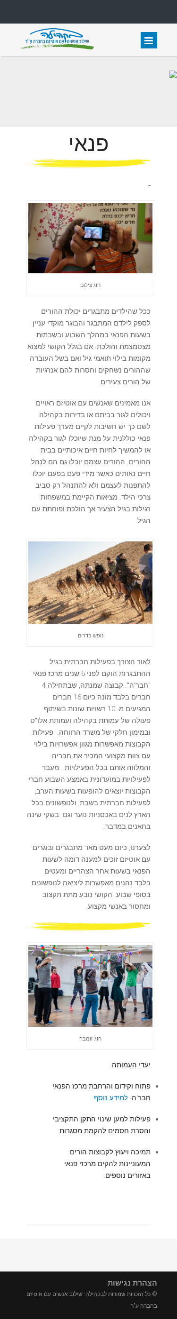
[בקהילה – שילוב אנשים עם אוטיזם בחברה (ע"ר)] (57, 47)
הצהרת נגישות (132, 1283)
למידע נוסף (111, 1098)
